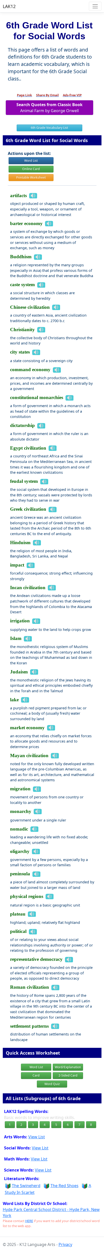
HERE (29, 1221)
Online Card (31, 169)
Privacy (65, 1244)
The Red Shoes (64, 1185)
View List (36, 1137)
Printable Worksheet (31, 177)
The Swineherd (26, 1185)
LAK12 (9, 6)
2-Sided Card (68, 1075)
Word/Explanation (68, 1067)
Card (36, 1075)
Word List (31, 160)
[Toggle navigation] (95, 6)
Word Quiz (52, 1084)
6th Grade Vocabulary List (49, 127)
